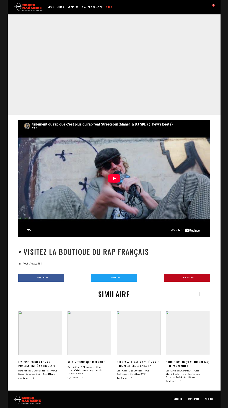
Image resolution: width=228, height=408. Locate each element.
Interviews (52, 370)
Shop (109, 7)
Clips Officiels (101, 59)
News (51, 7)
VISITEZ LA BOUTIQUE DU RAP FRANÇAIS (85, 251)
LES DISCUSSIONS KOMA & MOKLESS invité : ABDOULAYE (36, 363)
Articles (73, 7)
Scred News (49, 374)
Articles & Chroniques (34, 370)
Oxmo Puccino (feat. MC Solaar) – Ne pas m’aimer (187, 363)
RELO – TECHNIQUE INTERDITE (86, 362)
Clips (60, 7)
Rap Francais (116, 59)
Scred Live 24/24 (131, 59)
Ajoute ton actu (92, 7)
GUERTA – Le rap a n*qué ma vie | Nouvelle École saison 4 (138, 363)
